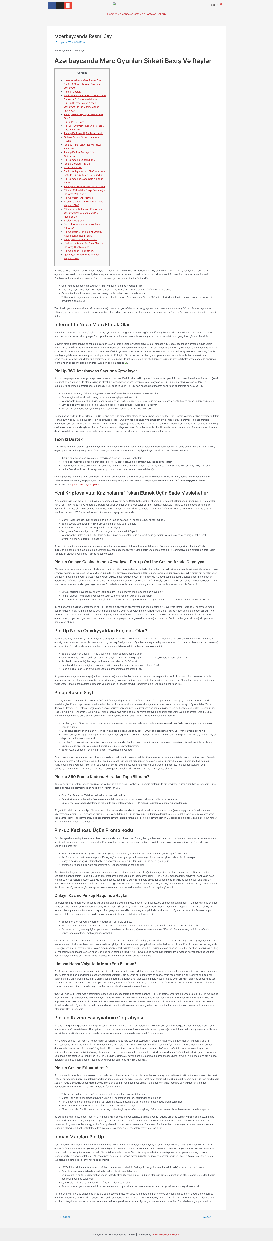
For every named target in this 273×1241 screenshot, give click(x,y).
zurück (64, 1217)
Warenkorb (159, 14)
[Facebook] (52, 5)
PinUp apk (61, 42)
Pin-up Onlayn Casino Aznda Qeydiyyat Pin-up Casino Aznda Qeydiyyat (81, 107)
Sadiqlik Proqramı (74, 220)
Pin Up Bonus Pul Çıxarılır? (79, 250)
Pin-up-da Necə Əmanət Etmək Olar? (84, 186)
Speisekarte (132, 14)
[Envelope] (68, 5)
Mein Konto (146, 14)
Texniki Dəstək (72, 91)
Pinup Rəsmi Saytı (74, 121)
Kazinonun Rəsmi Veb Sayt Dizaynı (83, 243)
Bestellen (119, 14)
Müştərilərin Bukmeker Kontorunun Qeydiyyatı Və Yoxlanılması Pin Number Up (83, 213)
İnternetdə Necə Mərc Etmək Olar (82, 80)
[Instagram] (60, 5)
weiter (208, 1217)
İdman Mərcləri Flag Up (77, 163)
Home (110, 14)
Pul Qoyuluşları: (73, 167)
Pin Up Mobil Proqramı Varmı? (80, 239)
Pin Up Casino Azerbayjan (78, 197)
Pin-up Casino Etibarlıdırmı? (79, 159)
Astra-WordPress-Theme (166, 1234)
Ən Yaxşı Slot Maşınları (76, 247)
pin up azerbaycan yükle (85, 484)
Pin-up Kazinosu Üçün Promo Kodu (83, 133)
